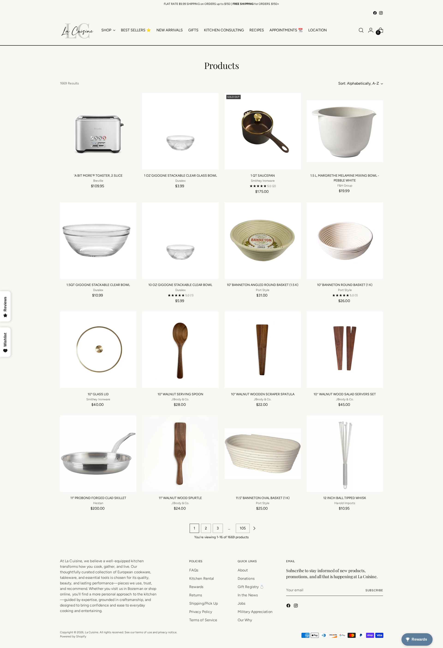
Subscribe (374, 590)
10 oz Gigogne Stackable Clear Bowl (180, 285)
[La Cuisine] (77, 30)
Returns (195, 595)
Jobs (241, 603)
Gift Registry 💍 (251, 587)
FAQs (193, 570)
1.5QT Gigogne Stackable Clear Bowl (98, 285)
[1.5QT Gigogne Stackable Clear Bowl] (98, 240)
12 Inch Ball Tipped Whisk (344, 498)
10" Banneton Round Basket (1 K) (344, 285)
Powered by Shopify (73, 636)
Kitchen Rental (201, 578)
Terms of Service (203, 620)
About (243, 570)
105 (243, 528)
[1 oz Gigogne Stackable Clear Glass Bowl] (180, 131)
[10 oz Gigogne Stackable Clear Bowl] (180, 240)
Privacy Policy (200, 611)
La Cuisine (91, 632)
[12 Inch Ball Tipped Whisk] (345, 453)
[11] (98, 453)
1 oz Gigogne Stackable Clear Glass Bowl (180, 176)
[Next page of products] (254, 528)
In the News (248, 595)
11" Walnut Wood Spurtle (180, 498)
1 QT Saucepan (263, 176)
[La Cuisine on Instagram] (381, 13)
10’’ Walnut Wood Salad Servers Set (345, 394)
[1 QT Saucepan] (262, 131)
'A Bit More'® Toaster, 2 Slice (98, 176)
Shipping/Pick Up (203, 603)
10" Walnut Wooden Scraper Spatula (262, 394)
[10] (262, 240)
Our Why (245, 620)
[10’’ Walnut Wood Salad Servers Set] (345, 350)
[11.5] (262, 453)
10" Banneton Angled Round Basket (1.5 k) (262, 285)
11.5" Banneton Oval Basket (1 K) (263, 498)
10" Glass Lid (98, 394)
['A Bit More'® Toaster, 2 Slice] (98, 131)
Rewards (196, 587)
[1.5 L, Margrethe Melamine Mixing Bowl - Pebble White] (345, 131)
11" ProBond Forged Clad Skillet (98, 498)
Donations (246, 578)
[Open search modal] (361, 30)
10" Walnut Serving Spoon (180, 394)
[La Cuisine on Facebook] (375, 13)
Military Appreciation (255, 611)
